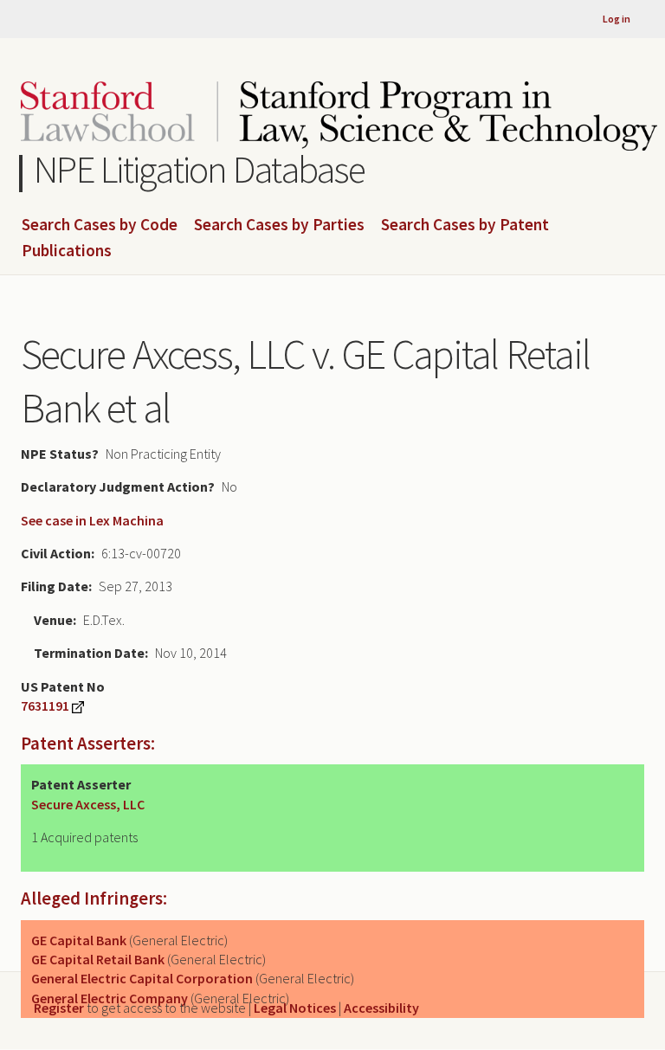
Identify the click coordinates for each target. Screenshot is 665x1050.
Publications (67, 251)
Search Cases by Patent (465, 225)
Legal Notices (295, 1007)
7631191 (45, 705)
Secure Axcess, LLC (88, 804)
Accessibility (381, 1007)
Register (59, 1007)
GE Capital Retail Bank (98, 959)
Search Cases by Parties (279, 225)
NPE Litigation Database (199, 169)
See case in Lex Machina (92, 520)
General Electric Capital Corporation (142, 978)
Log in (616, 18)
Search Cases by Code (100, 225)
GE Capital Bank (78, 940)
